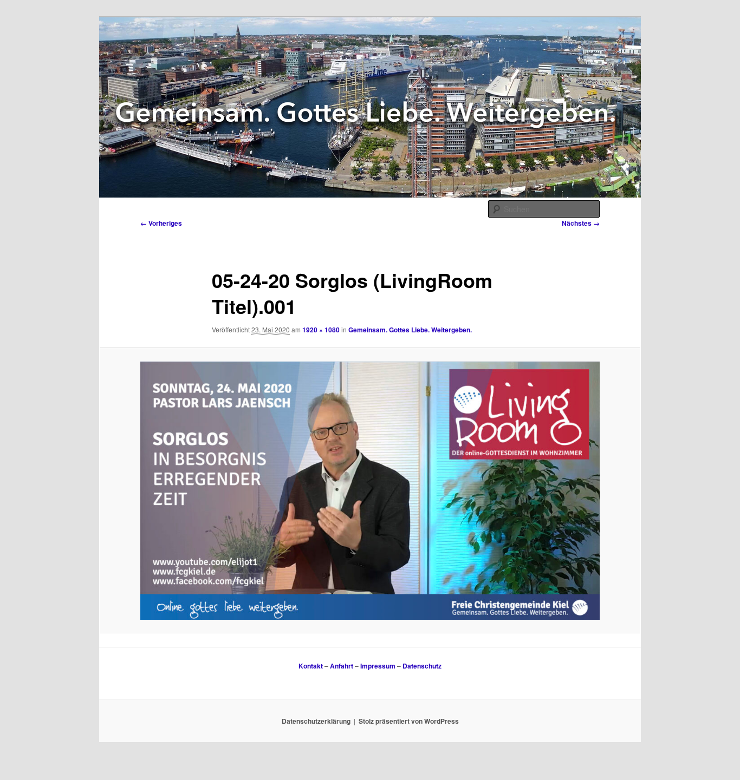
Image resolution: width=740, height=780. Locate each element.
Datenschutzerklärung (316, 721)
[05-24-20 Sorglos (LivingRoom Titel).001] (370, 491)
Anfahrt (341, 666)
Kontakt (310, 666)
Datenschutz (422, 666)
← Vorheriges (161, 223)
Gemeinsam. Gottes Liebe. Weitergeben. (410, 330)
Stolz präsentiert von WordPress (409, 721)
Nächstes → (581, 223)
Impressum (377, 666)
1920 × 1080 (321, 330)
